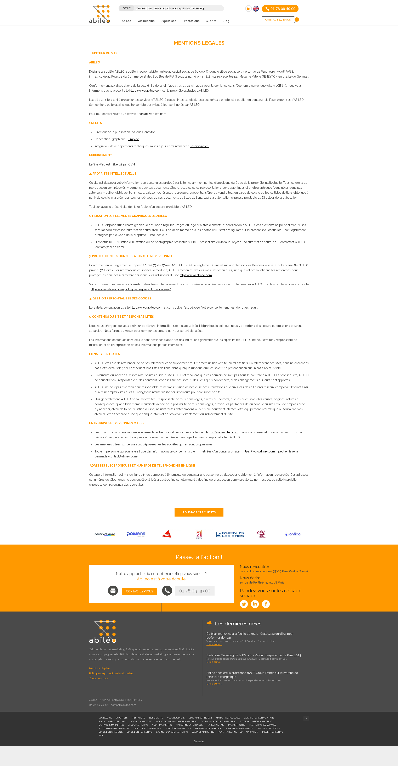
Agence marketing (141, 721)
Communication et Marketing (218, 721)
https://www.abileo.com (145, 90)
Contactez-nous (98, 678)
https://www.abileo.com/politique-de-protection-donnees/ (131, 289)
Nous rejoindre (175, 718)
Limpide (133, 139)
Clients (211, 21)
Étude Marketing (138, 725)
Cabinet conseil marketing (172, 732)
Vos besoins (145, 21)
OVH (131, 164)
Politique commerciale (148, 728)
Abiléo (126, 21)
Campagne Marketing (111, 725)
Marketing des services (262, 725)
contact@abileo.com (152, 114)
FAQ (101, 735)
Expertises (168, 21)
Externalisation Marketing (256, 721)
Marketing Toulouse (228, 718)
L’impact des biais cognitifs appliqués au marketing (170, 8)
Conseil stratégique (268, 728)
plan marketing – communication (238, 732)
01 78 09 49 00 (194, 590)
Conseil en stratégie (111, 732)
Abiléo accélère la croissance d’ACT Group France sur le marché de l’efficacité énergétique (252, 674)
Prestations (190, 21)
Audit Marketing (162, 725)
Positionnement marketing (114, 728)
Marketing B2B (236, 725)
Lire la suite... (214, 644)
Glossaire (199, 741)
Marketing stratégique (239, 728)
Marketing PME (215, 725)
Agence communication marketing (176, 721)
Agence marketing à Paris (259, 718)
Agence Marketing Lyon (112, 721)
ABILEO (195, 104)
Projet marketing (272, 732)
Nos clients (156, 718)
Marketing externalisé (189, 725)
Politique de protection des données (111, 673)
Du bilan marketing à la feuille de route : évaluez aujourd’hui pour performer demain (250, 635)
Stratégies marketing (178, 728)
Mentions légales (99, 668)
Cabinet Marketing (203, 732)
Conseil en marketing (139, 732)
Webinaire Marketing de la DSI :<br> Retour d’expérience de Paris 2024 (253, 655)
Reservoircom (199, 146)
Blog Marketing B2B (200, 718)
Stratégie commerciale (208, 728)
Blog (225, 21)
